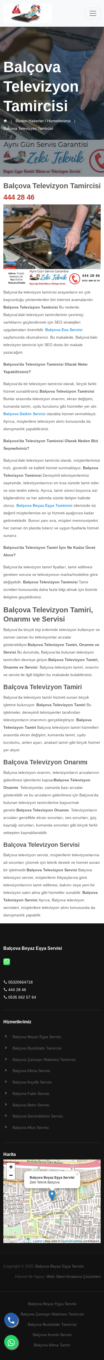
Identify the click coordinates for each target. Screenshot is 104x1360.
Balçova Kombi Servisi (52, 1334)
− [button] (11, 1175)
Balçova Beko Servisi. (31, 1105)
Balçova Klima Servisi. (31, 1070)
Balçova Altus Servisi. (31, 1127)
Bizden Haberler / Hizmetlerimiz (43, 121)
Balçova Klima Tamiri (52, 1345)
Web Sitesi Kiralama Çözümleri (74, 1276)
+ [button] (11, 1166)
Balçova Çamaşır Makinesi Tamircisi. (44, 1059)
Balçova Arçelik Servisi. (32, 1082)
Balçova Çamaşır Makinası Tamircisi (52, 1314)
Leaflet (37, 1241)
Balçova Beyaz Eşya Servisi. (37, 1036)
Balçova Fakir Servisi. (31, 1093)
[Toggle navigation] (93, 13)
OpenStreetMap (71, 1241)
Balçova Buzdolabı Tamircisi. (37, 1048)
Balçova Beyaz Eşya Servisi (59, 1266)
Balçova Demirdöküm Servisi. (38, 1116)
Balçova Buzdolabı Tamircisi (52, 1324)
